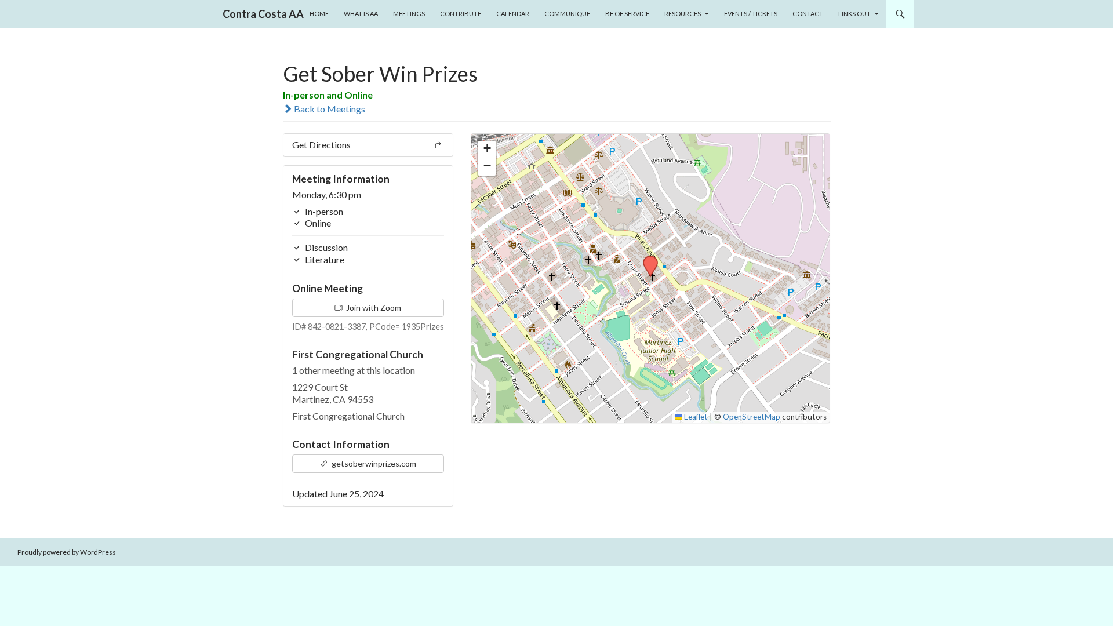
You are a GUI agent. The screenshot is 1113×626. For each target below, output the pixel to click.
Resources (682, 13)
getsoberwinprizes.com (373, 463)
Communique (567, 13)
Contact (807, 13)
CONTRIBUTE (460, 13)
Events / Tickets (750, 13)
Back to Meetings (328, 108)
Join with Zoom (372, 307)
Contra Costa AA (263, 14)
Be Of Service (627, 13)
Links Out (854, 13)
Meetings (409, 13)
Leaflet (695, 416)
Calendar (512, 13)
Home (319, 13)
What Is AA (361, 13)
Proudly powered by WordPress (66, 552)
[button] (646, 259)
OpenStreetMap (751, 416)
